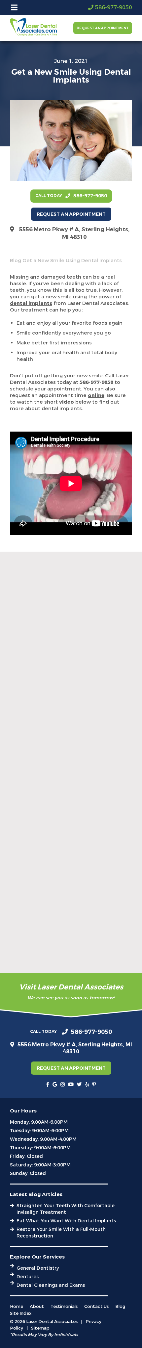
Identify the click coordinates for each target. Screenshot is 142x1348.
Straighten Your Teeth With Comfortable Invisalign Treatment (66, 1209)
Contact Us (96, 1306)
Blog (15, 260)
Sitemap (40, 1328)
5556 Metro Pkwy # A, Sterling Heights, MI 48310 (74, 233)
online (96, 395)
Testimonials (64, 1306)
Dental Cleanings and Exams (51, 1285)
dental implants (31, 303)
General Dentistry (38, 1268)
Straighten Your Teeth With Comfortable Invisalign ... (66, 723)
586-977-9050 (96, 382)
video (66, 402)
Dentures (28, 1277)
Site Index (20, 1313)
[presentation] (47, 1084)
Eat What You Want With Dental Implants (66, 1221)
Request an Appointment (103, 28)
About (37, 1306)
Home (16, 1306)
